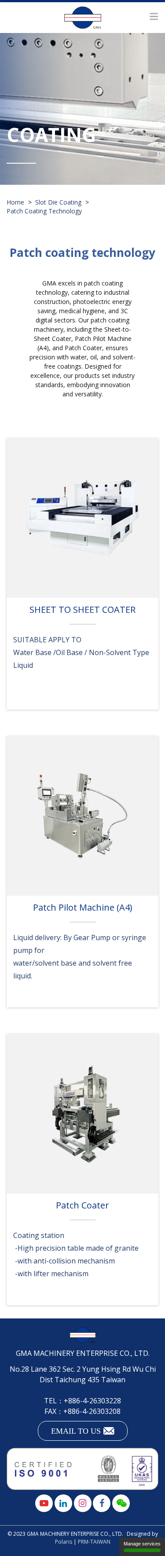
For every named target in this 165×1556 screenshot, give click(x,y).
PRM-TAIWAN (94, 1541)
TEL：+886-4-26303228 (82, 1401)
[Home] (82, 18)
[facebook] (101, 1503)
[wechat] (121, 1503)
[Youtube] (44, 1503)
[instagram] (83, 1503)
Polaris (63, 1541)
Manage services (142, 1543)
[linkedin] (63, 1503)
